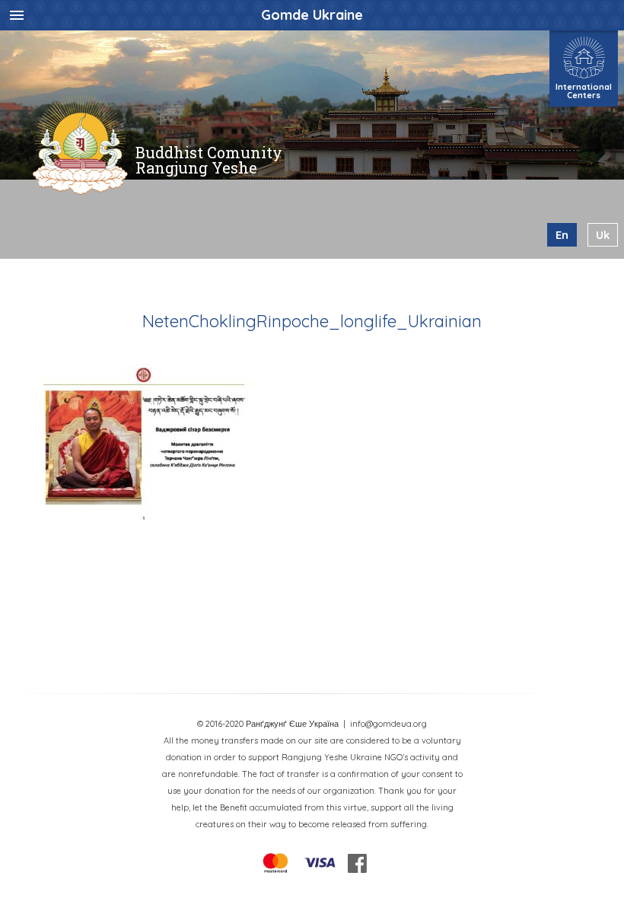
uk (603, 235)
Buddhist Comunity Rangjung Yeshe (208, 159)
